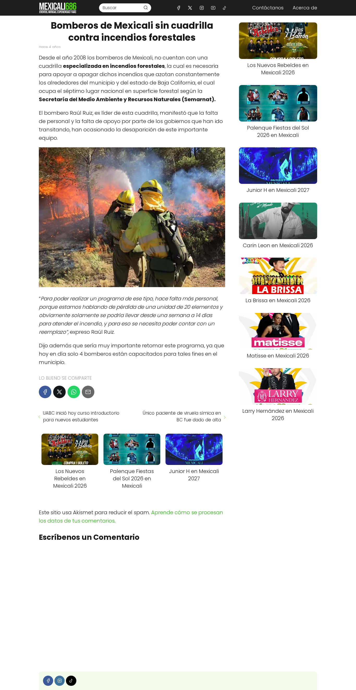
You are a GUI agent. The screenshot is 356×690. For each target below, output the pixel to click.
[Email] (88, 392)
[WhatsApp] (73, 392)
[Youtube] (213, 8)
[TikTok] (224, 8)
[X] (190, 8)
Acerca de (305, 7)
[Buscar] (145, 7)
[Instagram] (202, 8)
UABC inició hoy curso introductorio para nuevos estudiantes (81, 416)
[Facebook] (179, 8)
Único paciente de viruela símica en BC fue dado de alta (182, 416)
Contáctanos (268, 7)
